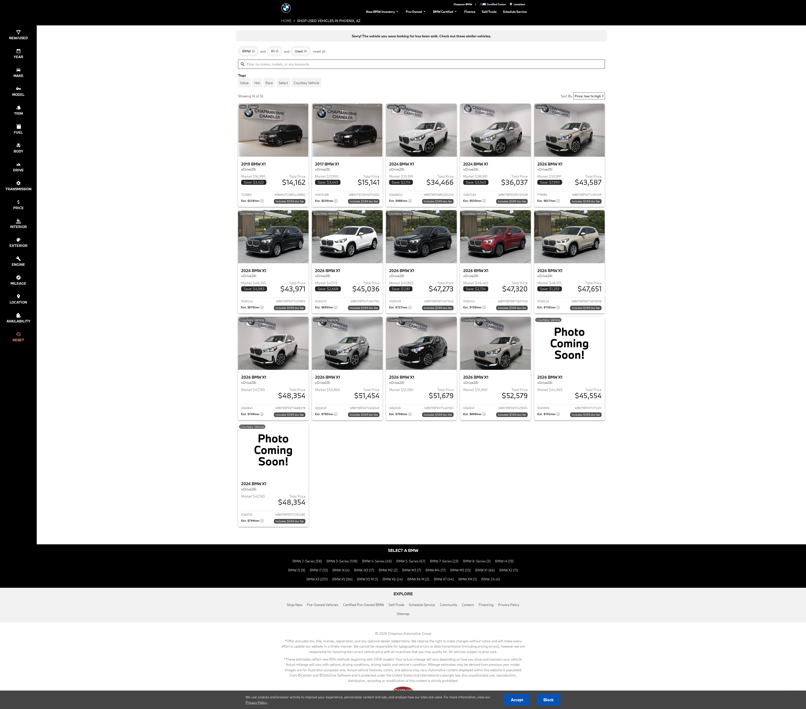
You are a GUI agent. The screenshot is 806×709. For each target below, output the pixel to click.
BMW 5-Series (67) (410, 561)
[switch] (244, 82)
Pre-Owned (414, 12)
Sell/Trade (489, 12)
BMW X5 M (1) (367, 579)
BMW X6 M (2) (418, 579)
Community (448, 604)
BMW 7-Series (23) (444, 561)
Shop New (294, 604)
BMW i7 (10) (319, 570)
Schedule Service (515, 12)
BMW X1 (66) (485, 570)
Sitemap (403, 613)
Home (286, 20)
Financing (486, 604)
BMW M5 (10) (460, 570)
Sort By (566, 96)
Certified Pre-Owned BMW (363, 604)
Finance (469, 12)
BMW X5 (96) (342, 579)
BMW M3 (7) (411, 570)
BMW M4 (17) (435, 570)
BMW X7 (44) (444, 579)
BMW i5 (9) (296, 570)
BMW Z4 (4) (490, 579)
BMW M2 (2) (388, 570)
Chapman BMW (463, 4)
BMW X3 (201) (317, 579)
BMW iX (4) (340, 570)
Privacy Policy (508, 604)
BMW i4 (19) (504, 561)
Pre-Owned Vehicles (322, 604)
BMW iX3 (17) (364, 570)
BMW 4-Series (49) (377, 561)
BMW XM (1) (467, 579)
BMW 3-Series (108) (342, 561)
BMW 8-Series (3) (477, 561)
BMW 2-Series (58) (307, 561)
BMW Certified (443, 12)
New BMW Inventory (380, 12)
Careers (468, 604)
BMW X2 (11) (508, 570)
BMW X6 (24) (393, 579)
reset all (319, 51)
